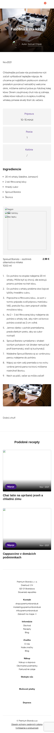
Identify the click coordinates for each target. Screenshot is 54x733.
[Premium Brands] (11, 4)
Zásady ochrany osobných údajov (27, 724)
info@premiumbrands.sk (27, 610)
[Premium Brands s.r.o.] (27, 576)
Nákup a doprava (27, 662)
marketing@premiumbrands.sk (27, 607)
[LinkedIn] (20, 681)
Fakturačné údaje (27, 669)
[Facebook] (33, 681)
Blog (27, 632)
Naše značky (27, 647)
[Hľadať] (38, 4)
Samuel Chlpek (35, 44)
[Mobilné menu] (50, 4)
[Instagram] (27, 681)
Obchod (27, 625)
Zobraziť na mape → (27, 614)
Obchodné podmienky (27, 666)
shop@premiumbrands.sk (27, 603)
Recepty (27, 629)
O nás (27, 644)
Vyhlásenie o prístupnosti (27, 728)
